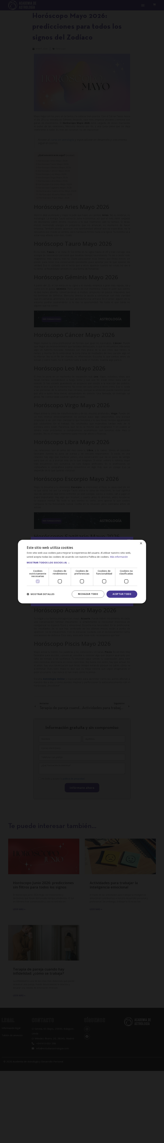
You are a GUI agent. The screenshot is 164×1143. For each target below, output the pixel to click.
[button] (82, 562)
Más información (119, 556)
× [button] (141, 543)
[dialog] (82, 571)
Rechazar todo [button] (88, 593)
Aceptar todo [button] (122, 593)
